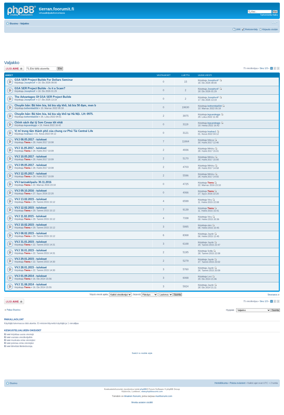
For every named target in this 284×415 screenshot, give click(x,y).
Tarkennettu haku (269, 15)
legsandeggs (213, 114)
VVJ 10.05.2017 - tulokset (31, 156)
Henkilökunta (221, 383)
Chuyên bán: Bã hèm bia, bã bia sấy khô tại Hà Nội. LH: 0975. (54, 113)
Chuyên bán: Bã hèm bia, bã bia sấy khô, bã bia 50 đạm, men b (55, 105)
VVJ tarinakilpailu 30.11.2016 (33, 182)
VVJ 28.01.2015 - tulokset (31, 267)
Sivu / (264, 68)
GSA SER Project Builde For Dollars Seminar (44, 79)
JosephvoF (30, 82)
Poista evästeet (237, 383)
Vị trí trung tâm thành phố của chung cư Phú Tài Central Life (54, 131)
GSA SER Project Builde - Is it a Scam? (40, 88)
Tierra (27, 142)
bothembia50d (31, 108)
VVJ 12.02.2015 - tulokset (31, 207)
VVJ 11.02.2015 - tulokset (30, 216)
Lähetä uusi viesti (13, 67)
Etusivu (14, 23)
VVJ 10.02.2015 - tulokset (31, 224)
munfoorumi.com (163, 396)
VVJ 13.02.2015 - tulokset (31, 199)
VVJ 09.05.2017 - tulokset (31, 165)
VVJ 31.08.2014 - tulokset (31, 284)
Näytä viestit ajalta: (99, 294)
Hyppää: (230, 310)
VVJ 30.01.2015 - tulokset (31, 250)
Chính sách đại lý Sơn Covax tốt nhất (39, 122)
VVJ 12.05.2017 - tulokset (31, 173)
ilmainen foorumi (132, 396)
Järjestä (136, 294)
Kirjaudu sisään (270, 29)
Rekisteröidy (251, 29)
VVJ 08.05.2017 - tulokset (31, 139)
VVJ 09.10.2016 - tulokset (31, 190)
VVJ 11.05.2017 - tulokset (30, 148)
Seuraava (272, 294)
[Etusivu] (22, 10)
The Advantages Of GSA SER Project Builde (43, 96)
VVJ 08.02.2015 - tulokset (31, 233)
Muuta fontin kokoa (275, 23)
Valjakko (24, 23)
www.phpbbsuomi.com (152, 391)
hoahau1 (28, 134)
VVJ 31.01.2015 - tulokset (31, 241)
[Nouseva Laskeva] (170, 294)
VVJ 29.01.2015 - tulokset (31, 258)
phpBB (143, 389)
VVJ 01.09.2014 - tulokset (31, 275)
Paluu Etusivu (13, 309)
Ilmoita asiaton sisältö (142, 402)
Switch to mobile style (142, 353)
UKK (238, 29)
